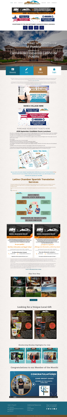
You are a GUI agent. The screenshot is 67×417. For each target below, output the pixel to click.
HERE (41, 175)
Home (11, 2)
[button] (33, 384)
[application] (33, 384)
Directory (29, 407)
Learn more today (35, 80)
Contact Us (11, 411)
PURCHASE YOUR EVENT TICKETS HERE (33, 129)
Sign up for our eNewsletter (51, 406)
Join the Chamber (30, 408)
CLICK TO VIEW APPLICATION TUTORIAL (33, 269)
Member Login (30, 410)
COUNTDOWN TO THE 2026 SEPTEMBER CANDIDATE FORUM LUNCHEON (33, 24)
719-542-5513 (27, 136)
